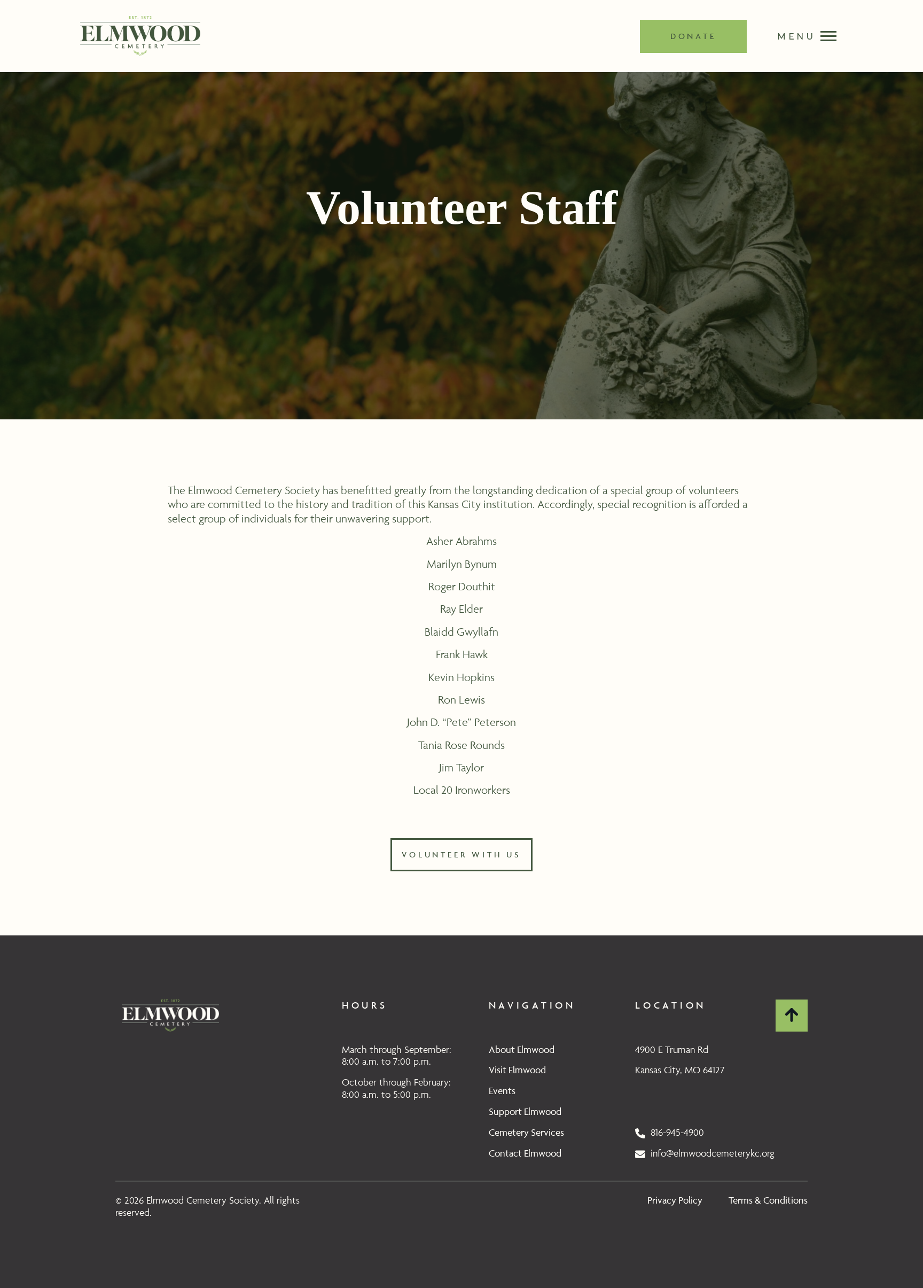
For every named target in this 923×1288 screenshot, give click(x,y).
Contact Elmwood (525, 1153)
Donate (693, 36)
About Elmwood (521, 1049)
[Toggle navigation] (801, 36)
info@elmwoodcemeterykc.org (710, 1153)
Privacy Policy (674, 1200)
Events (502, 1090)
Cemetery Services (526, 1132)
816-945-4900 (674, 1132)
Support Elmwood (525, 1111)
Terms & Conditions (768, 1200)
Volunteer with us (461, 854)
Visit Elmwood (517, 1069)
